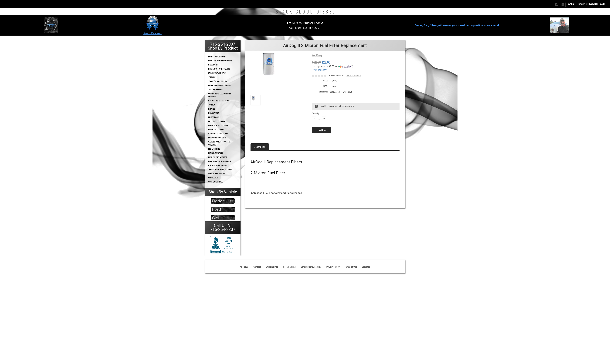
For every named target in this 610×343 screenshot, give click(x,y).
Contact (257, 266)
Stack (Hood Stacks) (217, 81)
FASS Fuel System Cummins (220, 60)
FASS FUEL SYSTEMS (216, 121)
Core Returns (289, 266)
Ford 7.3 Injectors (217, 56)
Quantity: (316, 113)
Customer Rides (215, 182)
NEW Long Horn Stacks (219, 69)
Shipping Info (272, 266)
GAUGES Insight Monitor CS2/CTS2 (219, 143)
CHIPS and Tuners (216, 129)
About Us (244, 266)
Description (259, 146)
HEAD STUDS (213, 113)
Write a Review (353, 75)
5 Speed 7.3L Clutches (218, 133)
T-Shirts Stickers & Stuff (220, 169)
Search (571, 3)
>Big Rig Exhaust (216, 89)
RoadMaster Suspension (219, 161)
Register (593, 3)
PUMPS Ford (213, 117)
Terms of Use (351, 266)
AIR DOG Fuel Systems (218, 125)
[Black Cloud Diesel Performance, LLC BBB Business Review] (222, 244)
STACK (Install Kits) (217, 73)
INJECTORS (213, 65)
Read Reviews (152, 33)
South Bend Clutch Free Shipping (219, 95)
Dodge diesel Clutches (219, 100)
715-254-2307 (312, 28)
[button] (152, 23)
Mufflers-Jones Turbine (219, 85)
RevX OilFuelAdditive (217, 157)
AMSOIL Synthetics (216, 173)
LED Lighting (214, 149)
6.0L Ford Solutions (217, 165)
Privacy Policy (333, 266)
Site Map (366, 266)
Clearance (213, 177)
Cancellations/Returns (311, 266)
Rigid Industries (215, 153)
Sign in (582, 3)
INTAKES (211, 109)
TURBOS (211, 105)
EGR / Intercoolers (217, 137)
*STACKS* (212, 77)
